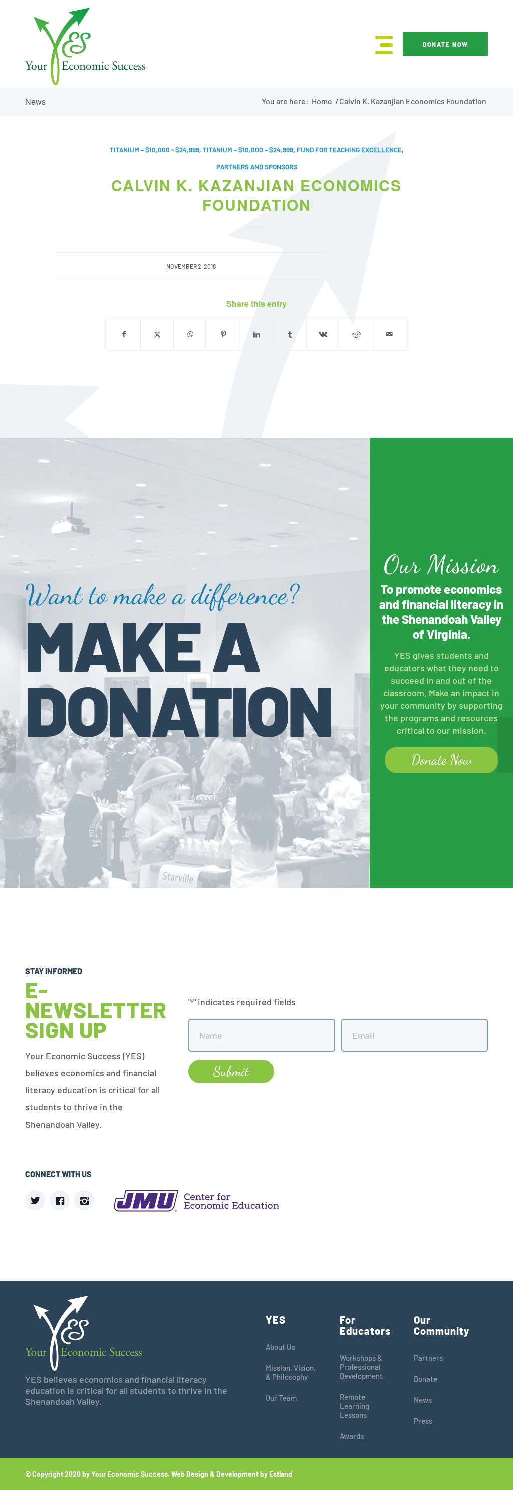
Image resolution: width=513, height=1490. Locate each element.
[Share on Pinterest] (223, 334)
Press (423, 1420)
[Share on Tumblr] (290, 334)
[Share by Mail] (389, 334)
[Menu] (381, 44)
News (35, 101)
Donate (425, 1378)
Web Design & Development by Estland (231, 1474)
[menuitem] (381, 44)
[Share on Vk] (323, 334)
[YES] (85, 46)
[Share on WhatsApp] (190, 334)
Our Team (281, 1397)
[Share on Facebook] (123, 334)
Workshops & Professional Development (361, 1366)
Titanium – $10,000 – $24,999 (248, 150)
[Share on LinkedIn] (256, 334)
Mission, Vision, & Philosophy (291, 1372)
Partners (428, 1357)
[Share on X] (157, 334)
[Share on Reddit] (356, 334)
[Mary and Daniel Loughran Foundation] (8, 745)
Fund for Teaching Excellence (349, 150)
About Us (280, 1346)
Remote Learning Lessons (354, 1405)
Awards (352, 1435)
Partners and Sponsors (256, 167)
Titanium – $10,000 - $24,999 (154, 150)
